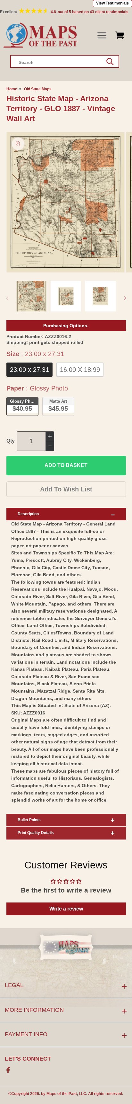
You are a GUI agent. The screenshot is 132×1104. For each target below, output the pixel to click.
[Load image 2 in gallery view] (66, 296)
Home (11, 89)
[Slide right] (125, 298)
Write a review (66, 908)
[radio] (29, 370)
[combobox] (64, 61)
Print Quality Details (36, 832)
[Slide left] (7, 298)
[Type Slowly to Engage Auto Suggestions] (110, 61)
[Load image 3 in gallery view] (100, 296)
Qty (10, 441)
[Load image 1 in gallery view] (31, 296)
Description (28, 514)
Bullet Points (29, 820)
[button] (102, 35)
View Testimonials (112, 3)
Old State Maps (38, 89)
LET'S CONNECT (28, 1058)
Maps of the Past (61, 1093)
